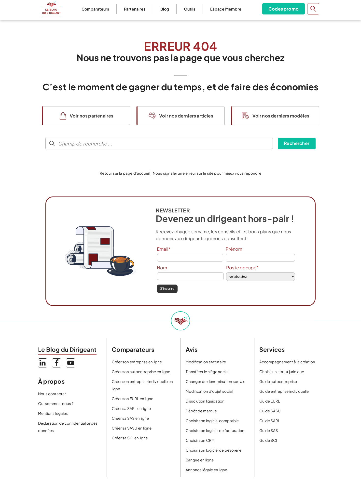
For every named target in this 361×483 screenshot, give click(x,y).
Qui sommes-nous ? (55, 403)
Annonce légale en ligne (206, 469)
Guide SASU (270, 410)
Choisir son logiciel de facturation (215, 430)
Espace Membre (225, 9)
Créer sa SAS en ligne (130, 418)
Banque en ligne (200, 459)
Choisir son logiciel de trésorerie (213, 450)
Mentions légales (53, 413)
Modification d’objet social (209, 391)
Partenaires (134, 9)
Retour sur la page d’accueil (125, 173)
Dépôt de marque (201, 410)
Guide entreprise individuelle (284, 391)
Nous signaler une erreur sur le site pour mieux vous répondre (207, 173)
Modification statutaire (206, 361)
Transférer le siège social (207, 371)
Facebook (56, 362)
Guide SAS (268, 430)
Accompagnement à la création (287, 361)
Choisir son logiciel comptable (212, 420)
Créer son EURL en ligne (132, 398)
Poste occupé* (242, 267)
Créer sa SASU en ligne (132, 428)
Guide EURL (269, 401)
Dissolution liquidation (205, 401)
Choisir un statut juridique (281, 371)
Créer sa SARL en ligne (131, 408)
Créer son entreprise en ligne (137, 361)
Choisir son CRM (200, 440)
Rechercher (296, 143)
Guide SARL (269, 420)
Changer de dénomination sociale (215, 381)
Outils (189, 9)
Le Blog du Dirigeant (51, 8)
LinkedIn (42, 362)
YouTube (70, 362)
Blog (164, 9)
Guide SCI (268, 440)
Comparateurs (95, 9)
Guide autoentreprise (278, 381)
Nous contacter (52, 393)
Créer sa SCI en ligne (130, 437)
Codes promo (283, 9)
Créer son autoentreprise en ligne (141, 371)
